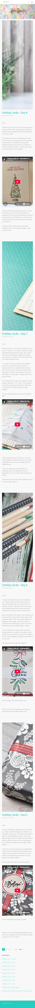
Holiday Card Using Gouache (10, 987)
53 (16, 949)
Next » (20, 949)
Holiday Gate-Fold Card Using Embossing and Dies (17, 991)
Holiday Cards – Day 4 (8, 973)
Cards (11, 115)
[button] (32, 2)
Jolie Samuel (6, 115)
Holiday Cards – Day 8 (14, 112)
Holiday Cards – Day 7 (14, 333)
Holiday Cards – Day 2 (8, 980)
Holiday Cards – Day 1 (8, 984)
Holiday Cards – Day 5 (14, 814)
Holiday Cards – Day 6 (14, 585)
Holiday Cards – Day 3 (8, 977)
